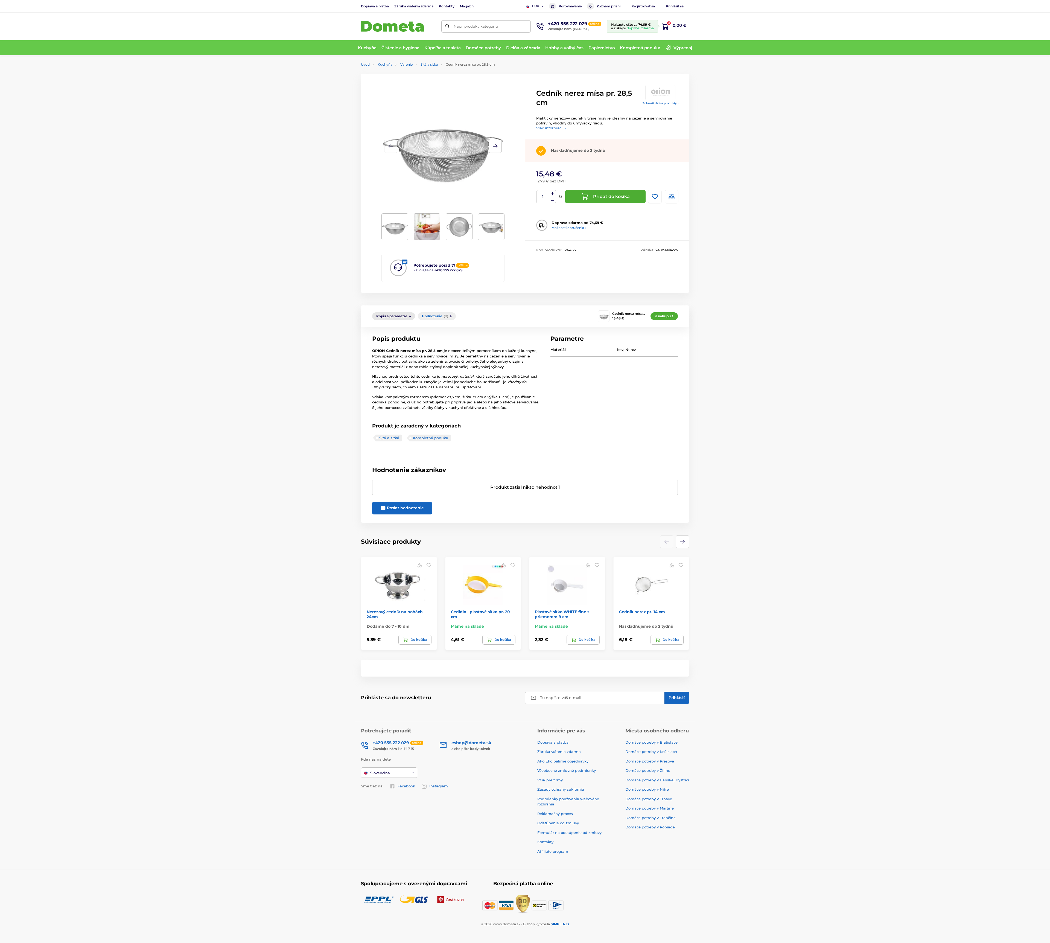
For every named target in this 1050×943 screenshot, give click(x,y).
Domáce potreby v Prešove (649, 761)
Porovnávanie (570, 6)
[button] (495, 146)
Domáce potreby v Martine (649, 808)
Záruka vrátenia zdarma (413, 6)
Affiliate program (552, 851)
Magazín (467, 6)
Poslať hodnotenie (405, 507)
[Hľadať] (447, 26)
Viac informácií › (551, 128)
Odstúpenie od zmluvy (558, 823)
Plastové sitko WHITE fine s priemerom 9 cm (562, 614)
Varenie (406, 64)
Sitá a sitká (429, 64)
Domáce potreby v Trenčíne (650, 818)
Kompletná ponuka (430, 438)
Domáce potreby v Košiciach (651, 751)
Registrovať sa (643, 6)
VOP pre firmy (550, 780)
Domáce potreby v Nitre (647, 789)
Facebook (406, 786)
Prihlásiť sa (675, 6)
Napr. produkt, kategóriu (476, 26)
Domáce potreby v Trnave (648, 799)
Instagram (438, 786)
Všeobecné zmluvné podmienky (566, 770)
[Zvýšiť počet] (552, 193)
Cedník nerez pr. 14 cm (642, 611)
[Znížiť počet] (552, 200)
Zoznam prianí (608, 6)
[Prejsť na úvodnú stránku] (392, 26)
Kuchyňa (385, 64)
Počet (542, 196)
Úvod (365, 64)
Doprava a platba (375, 6)
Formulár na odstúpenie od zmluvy (569, 832)
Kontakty (446, 6)
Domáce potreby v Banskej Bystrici (657, 780)
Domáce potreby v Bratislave (651, 742)
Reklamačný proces (555, 813)
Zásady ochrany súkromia (560, 789)
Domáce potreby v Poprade (650, 827)
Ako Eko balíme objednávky (562, 761)
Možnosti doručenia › (569, 228)
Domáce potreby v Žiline (647, 770)
